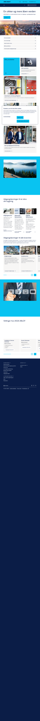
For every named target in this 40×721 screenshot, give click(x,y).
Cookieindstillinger (6, 116)
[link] (20, 38)
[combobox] (31, 5)
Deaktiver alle (20, 117)
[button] (35, 275)
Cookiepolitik (22, 112)
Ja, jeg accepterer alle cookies (23, 121)
